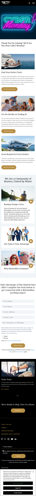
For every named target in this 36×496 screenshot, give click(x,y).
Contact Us (18, 410)
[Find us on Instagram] (8, 439)
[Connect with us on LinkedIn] (15, 439)
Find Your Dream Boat (9, 89)
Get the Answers (8, 131)
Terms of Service (19, 351)
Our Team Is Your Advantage (16, 244)
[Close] (33, 472)
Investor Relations (7, 430)
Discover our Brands (8, 167)
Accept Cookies (18, 492)
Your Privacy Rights (18, 483)
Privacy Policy (4, 467)
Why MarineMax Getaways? (16, 269)
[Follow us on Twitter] (5, 439)
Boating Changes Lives (14, 204)
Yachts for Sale (6, 424)
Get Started (5, 389)
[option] (18, 377)
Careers (3, 427)
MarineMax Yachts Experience (10, 434)
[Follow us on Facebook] (2, 439)
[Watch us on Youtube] (12, 439)
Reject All (17, 488)
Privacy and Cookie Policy (14, 340)
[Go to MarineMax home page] (5, 2)
